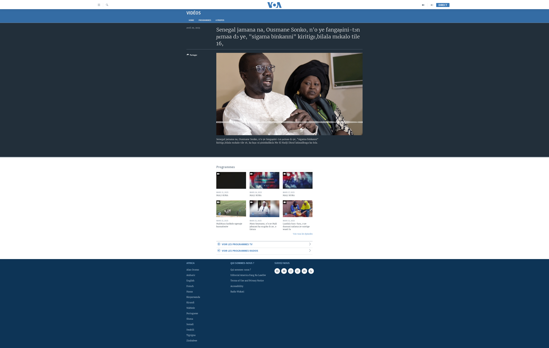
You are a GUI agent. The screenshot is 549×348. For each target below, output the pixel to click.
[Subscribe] (304, 271)
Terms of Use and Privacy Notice (247, 280)
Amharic (190, 275)
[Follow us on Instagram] (291, 271)
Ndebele (190, 308)
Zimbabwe (191, 340)
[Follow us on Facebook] (277, 271)
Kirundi (190, 302)
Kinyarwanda (193, 297)
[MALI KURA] (231, 180)
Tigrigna (190, 335)
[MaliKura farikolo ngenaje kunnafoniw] (231, 208)
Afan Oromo (192, 270)
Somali (190, 324)
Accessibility (236, 286)
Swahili (190, 330)
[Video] (423, 5)
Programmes (205, 20)
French (190, 286)
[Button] (192, 55)
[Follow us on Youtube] (284, 271)
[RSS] (311, 271)
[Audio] (432, 5)
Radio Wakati (237, 291)
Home (191, 20)
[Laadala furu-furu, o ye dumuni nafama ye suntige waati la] (298, 208)
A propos (220, 20)
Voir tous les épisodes (303, 234)
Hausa (189, 291)
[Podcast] (297, 271)
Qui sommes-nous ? (240, 270)
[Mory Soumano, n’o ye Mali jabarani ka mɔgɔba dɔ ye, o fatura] (264, 208)
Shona (189, 319)
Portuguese (192, 313)
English (190, 280)
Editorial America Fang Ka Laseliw (248, 275)
